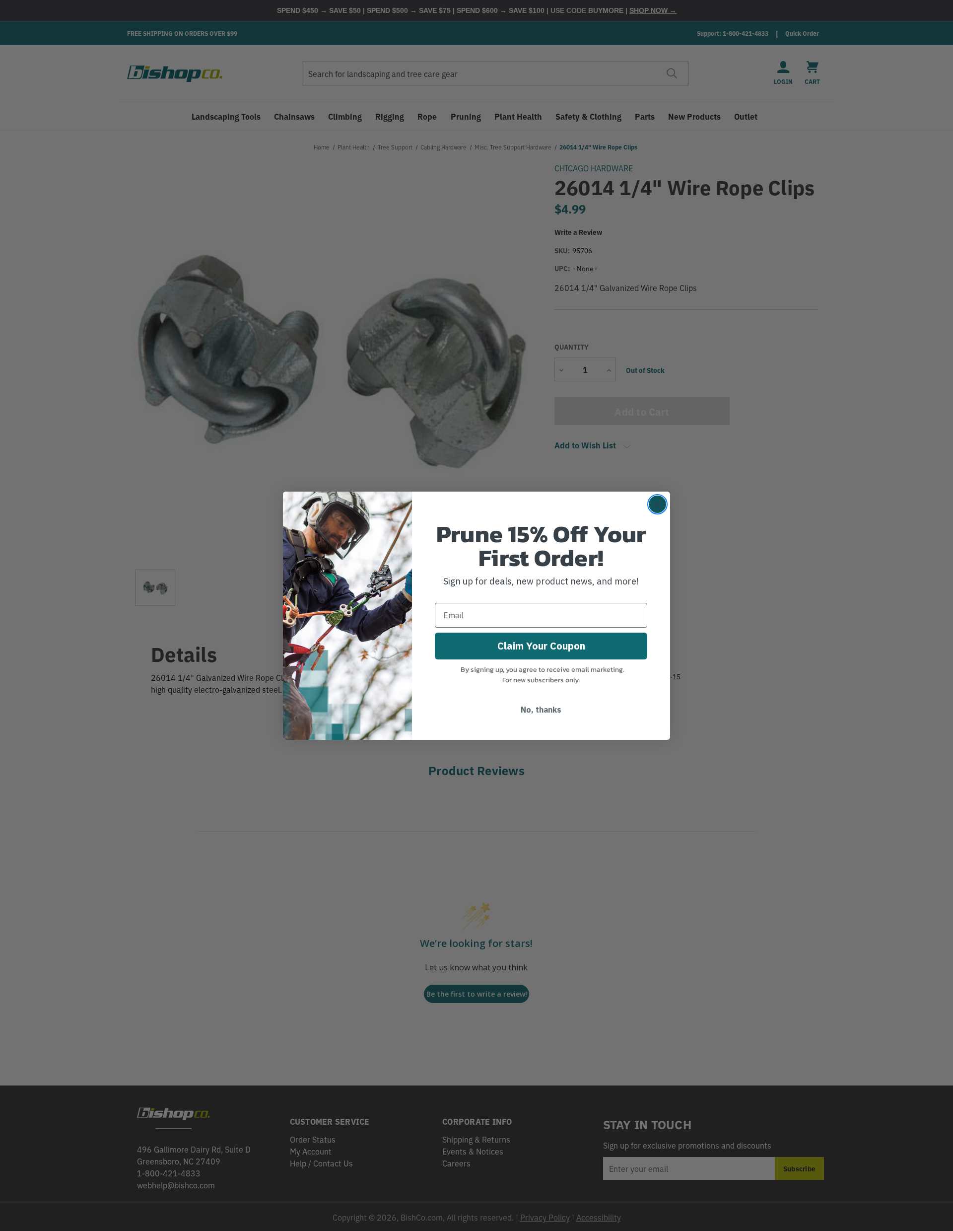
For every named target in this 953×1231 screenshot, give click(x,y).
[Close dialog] (657, 504)
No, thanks (541, 710)
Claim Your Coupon (541, 645)
